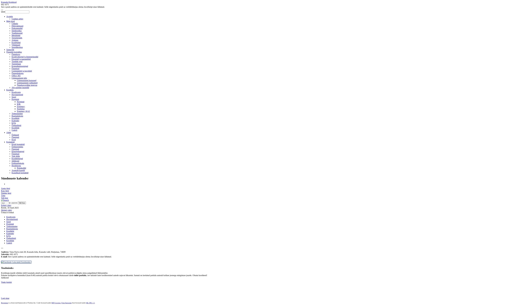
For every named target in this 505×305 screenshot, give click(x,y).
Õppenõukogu (18, 73)
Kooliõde (15, 128)
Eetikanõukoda (18, 163)
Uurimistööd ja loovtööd (22, 71)
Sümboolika (17, 31)
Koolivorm (16, 92)
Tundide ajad (17, 61)
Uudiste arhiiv (17, 19)
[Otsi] (5, 200)
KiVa (14, 123)
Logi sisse (5, 298)
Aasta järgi (5, 188)
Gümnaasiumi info (19, 78)
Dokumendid (17, 28)
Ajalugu (15, 40)
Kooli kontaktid (18, 144)
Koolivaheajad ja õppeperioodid (25, 57)
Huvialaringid (17, 95)
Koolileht (15, 118)
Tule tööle (16, 156)
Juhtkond (15, 161)
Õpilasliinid (16, 125)
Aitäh (8, 132)
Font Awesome (66, 303)
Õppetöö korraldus (14, 52)
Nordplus (21, 109)
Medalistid (16, 35)
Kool (14, 139)
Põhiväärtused (17, 26)
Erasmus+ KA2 (23, 111)
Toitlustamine (17, 113)
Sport (14, 97)
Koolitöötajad (17, 158)
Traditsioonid (17, 33)
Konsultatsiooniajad (20, 66)
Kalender (15, 121)
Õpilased (15, 135)
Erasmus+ (21, 106)
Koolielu (10, 90)
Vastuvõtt (10, 50)
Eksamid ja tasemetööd (21, 59)
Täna (3, 195)
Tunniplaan (16, 64)
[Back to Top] (2, 248)
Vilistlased (16, 45)
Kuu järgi (5, 191)
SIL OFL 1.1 (90, 303)
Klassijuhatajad (18, 151)
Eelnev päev (6, 205)
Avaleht (9, 16)
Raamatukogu (17, 116)
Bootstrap (4, 303)
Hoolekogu (16, 166)
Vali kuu (4, 198)
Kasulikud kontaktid (20, 173)
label (3, 12)
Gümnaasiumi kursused (26, 80)
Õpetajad (15, 137)
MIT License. (56, 303)
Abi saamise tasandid (20, 87)
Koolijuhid (16, 42)
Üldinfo (15, 23)
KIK (19, 104)
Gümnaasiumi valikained (27, 83)
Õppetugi (15, 68)
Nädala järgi (6, 193)
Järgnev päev (6, 210)
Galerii (14, 130)
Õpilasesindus (17, 147)
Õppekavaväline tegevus (27, 85)
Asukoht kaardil (18, 170)
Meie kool (10, 21)
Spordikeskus (17, 47)
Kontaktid (10, 142)
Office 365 (16, 76)
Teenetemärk (17, 38)
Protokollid (21, 168)
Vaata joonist (6, 282)
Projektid (15, 99)
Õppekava (16, 54)
